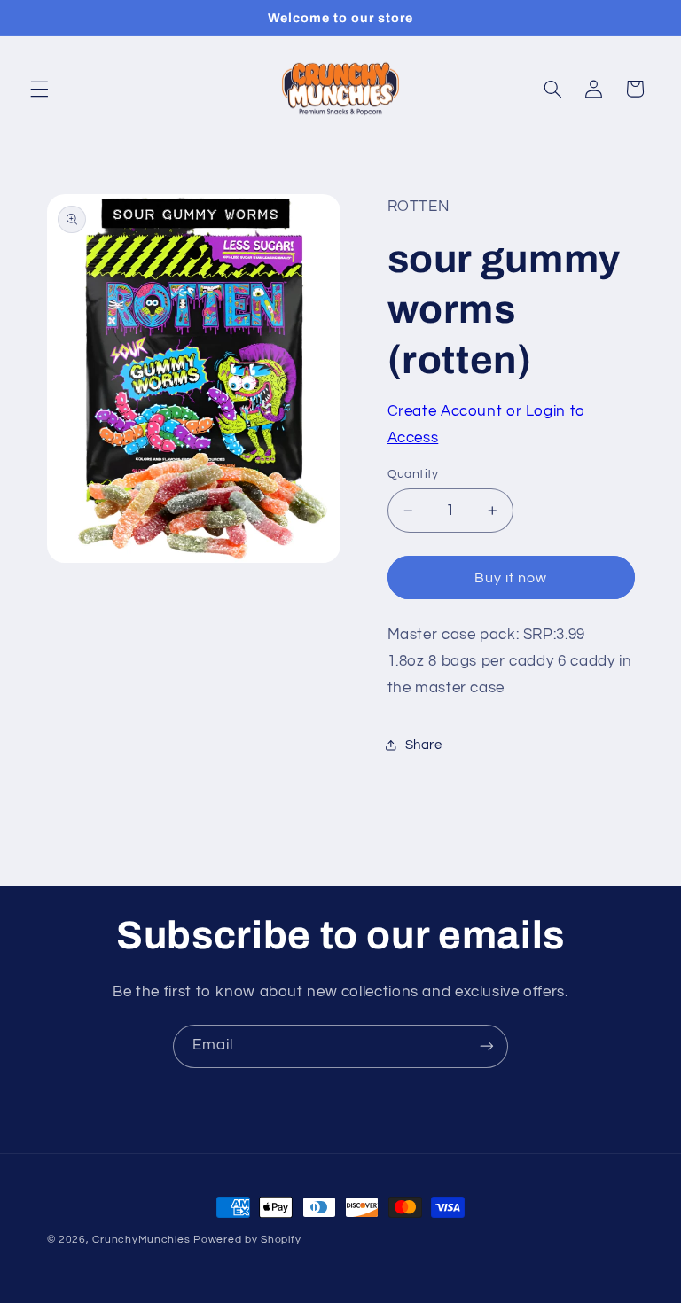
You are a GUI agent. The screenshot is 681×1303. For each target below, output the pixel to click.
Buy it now (511, 578)
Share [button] (423, 745)
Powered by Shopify (247, 1239)
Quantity (413, 474)
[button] (39, 88)
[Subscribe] (486, 1046)
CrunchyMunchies (141, 1239)
